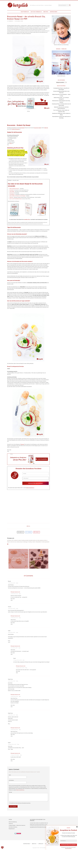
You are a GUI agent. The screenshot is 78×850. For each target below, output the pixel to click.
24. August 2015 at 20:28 (20, 667)
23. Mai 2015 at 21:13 (14, 617)
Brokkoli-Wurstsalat (15, 129)
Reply (20, 593)
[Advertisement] (28, 118)
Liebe (11, 143)
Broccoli (28, 526)
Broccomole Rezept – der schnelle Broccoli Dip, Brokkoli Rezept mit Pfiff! (26, 17)
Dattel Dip (46, 127)
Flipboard (22, 444)
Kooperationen (53, 11)
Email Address (11, 780)
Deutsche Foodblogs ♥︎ (36, 11)
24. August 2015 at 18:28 (17, 660)
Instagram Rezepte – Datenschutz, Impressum (17, 825)
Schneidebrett (12, 194)
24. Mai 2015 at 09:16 (11, 632)
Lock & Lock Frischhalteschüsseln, (15, 198)
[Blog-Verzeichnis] (18, 833)
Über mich (45, 11)
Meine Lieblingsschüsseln (14, 188)
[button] (2, 847)
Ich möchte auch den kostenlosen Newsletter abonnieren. (20, 803)
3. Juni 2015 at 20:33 (14, 647)
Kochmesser (11, 192)
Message (10, 792)
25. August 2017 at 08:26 (15, 755)
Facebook (29, 532)
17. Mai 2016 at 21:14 (11, 714)
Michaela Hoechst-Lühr (15, 592)
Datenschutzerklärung (30, 487)
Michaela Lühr (19, 21)
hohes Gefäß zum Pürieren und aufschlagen (17, 195)
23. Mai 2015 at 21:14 (14, 593)
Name (10, 774)
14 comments (10, 21)
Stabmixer (11, 197)
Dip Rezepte (22, 127)
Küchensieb (11, 190)
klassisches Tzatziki (37, 127)
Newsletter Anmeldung (13, 827)
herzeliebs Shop (27, 219)
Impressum (11, 823)
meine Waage (11, 191)
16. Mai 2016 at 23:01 (14, 696)
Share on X (21, 532)
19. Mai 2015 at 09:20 (11, 608)
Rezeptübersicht (25, 11)
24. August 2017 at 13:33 (12, 744)
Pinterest (37, 532)
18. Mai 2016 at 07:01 (14, 729)
